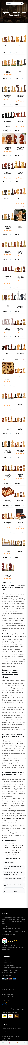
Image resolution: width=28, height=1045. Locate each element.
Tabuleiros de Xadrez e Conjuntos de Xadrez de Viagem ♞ (13, 873)
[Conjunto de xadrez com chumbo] (20, 368)
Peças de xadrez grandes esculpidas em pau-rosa (20, 149)
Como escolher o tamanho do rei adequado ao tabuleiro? (13, 836)
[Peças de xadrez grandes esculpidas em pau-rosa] (20, 138)
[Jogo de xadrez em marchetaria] (8, 242)
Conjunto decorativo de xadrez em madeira (8, 476)
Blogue (4, 960)
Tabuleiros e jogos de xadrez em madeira (12, 867)
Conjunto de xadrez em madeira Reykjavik (7, 70)
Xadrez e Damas (8, 862)
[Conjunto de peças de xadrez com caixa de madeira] (20, 514)
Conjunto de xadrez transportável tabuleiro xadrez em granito (7, 226)
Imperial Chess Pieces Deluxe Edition (8, 148)
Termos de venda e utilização (10, 970)
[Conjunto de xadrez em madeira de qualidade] (20, 215)
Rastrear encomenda (7, 992)
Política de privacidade (8, 965)
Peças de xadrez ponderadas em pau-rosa (20, 550)
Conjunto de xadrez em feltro (7, 402)
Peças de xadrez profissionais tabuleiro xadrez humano (20, 97)
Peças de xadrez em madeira (20, 451)
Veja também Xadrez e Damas (12, 852)
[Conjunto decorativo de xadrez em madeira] (8, 465)
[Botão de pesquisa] (21, 3)
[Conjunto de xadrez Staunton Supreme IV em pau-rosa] (20, 417)
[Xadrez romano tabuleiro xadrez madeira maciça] (20, 267)
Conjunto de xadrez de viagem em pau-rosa (20, 174)
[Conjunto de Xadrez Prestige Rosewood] (8, 345)
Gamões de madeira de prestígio (13, 843)
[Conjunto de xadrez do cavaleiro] (20, 242)
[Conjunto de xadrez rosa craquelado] (8, 319)
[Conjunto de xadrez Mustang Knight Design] (20, 113)
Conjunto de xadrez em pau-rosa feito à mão (20, 47)
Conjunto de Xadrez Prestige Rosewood (7, 354)
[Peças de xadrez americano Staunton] (8, 540)
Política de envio (6, 962)
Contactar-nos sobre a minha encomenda (13, 931)
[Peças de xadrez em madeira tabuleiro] (8, 514)
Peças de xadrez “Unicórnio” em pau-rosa (7, 575)
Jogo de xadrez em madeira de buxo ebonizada (7, 451)
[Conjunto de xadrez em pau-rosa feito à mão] (20, 37)
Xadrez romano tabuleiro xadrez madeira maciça (20, 277)
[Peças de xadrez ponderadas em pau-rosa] (20, 540)
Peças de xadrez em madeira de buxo (20, 70)
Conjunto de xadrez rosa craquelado (7, 329)
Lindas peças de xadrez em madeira (20, 200)
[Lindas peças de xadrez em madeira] (20, 190)
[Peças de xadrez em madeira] (20, 441)
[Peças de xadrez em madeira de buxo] (20, 60)
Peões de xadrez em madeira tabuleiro (7, 200)
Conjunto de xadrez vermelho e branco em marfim (7, 174)
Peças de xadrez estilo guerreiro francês (7, 305)
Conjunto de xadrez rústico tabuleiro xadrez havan (7, 427)
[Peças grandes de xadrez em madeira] (20, 465)
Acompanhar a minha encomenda (11, 928)
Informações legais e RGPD (9, 972)
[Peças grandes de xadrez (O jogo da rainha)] (8, 368)
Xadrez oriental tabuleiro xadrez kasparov (20, 403)
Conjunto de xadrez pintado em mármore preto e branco (20, 305)
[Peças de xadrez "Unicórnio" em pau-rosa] (8, 565)
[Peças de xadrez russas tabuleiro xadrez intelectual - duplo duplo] (8, 113)
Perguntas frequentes (8, 989)
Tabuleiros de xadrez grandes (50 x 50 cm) (13, 884)
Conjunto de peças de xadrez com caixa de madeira (20, 524)
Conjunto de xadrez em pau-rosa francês (8, 47)
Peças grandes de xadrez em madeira (20, 475)
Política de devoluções (8, 997)
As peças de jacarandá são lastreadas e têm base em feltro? (13, 829)
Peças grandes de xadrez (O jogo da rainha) (8, 378)
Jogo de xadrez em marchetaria (8, 252)
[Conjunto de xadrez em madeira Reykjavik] (8, 60)
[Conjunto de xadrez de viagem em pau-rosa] (20, 163)
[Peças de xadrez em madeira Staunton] (8, 86)
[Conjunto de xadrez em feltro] (8, 393)
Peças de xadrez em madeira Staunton (7, 96)
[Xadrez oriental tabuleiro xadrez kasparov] (20, 393)
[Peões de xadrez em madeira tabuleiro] (8, 190)
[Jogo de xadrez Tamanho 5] (20, 492)
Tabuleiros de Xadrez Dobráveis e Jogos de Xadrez (13, 879)
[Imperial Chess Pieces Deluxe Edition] (8, 138)
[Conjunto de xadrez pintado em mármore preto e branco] (20, 295)
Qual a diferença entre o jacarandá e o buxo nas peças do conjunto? (13, 832)
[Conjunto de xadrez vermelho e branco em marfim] (8, 163)
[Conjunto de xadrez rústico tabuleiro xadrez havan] (8, 417)
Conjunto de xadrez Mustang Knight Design (20, 123)
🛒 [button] (10, 52)
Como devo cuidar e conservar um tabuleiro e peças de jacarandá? (14, 826)
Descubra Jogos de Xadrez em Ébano (14, 845)
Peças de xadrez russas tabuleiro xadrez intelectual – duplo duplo (7, 124)
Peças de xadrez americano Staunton (7, 550)
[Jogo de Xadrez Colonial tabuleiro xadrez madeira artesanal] (8, 267)
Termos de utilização (7, 994)
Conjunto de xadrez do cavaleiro (20, 252)
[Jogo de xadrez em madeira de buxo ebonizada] (8, 441)
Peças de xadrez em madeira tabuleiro (7, 523)
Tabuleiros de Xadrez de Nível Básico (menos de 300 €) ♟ (12, 890)
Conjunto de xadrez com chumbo (20, 378)
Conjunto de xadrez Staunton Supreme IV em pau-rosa (20, 427)
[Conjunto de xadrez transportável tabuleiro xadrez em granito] (8, 215)
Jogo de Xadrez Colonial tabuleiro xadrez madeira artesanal (7, 279)
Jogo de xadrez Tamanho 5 (20, 501)
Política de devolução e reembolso (11, 967)
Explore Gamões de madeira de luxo (13, 850)
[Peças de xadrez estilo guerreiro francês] (8, 295)
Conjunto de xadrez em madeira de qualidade (20, 225)
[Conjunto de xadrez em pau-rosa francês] (8, 37)
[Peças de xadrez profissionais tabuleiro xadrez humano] (20, 86)
